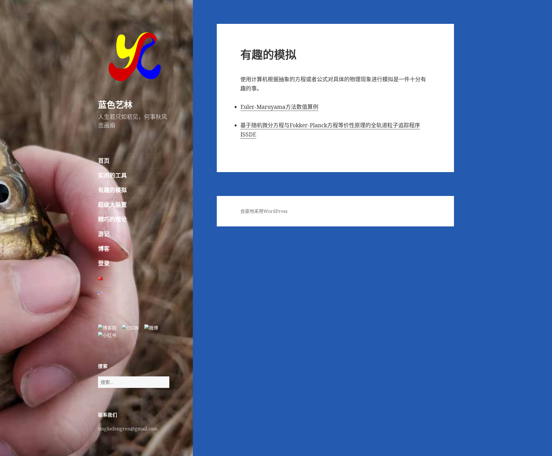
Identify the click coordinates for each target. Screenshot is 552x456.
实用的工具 (112, 175)
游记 (104, 234)
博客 (104, 249)
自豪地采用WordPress (264, 211)
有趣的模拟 (112, 190)
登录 (104, 263)
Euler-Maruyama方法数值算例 (279, 107)
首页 (104, 161)
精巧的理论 (112, 219)
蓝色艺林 (115, 104)
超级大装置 (112, 205)
